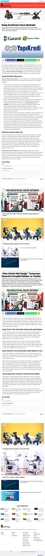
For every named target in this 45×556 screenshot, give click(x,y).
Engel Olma (4, 22)
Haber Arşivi (36, 537)
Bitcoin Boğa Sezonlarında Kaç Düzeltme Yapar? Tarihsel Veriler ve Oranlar (31, 259)
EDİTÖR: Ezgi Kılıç (26, 62)
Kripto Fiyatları (26, 542)
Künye (40, 1)
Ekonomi (9, 22)
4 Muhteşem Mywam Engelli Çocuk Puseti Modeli (15, 244)
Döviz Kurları (25, 538)
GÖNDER (41, 179)
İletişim (43, 1)
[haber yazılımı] (40, 555)
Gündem (13, 532)
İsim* (3, 163)
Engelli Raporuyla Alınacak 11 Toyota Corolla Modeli (30, 492)
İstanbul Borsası (26, 537)
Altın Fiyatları (25, 540)
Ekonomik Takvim (26, 543)
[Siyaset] (22, 200)
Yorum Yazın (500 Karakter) (7, 168)
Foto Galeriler (26, 534)
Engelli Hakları (15, 535)
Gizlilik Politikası (37, 534)
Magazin (2, 534)
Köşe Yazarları (26, 532)
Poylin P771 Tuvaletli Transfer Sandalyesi (28, 247)
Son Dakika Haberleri (38, 540)
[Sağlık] (22, 230)
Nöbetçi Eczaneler (26, 545)
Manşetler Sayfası (26, 535)
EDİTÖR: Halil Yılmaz (27, 315)
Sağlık (2, 532)
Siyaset (9, 271)
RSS (11, 551)
